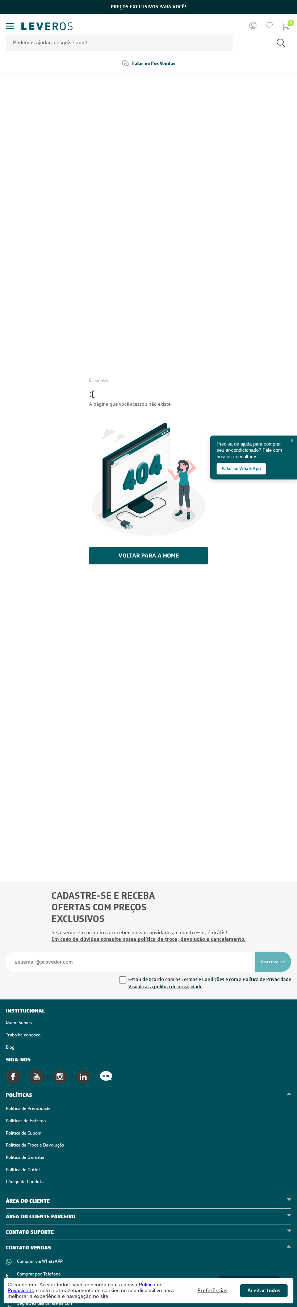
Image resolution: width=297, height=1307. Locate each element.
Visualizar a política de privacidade (165, 987)
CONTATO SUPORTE (30, 1232)
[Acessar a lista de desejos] (269, 26)
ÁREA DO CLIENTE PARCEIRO (40, 1216)
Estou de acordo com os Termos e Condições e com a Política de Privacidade (209, 979)
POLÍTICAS (19, 1095)
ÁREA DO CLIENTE (28, 1200)
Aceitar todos (263, 1290)
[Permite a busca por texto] (281, 42)
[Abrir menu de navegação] (10, 26)
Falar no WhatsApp (241, 468)
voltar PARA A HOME (148, 555)
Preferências (212, 1290)
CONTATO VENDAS (28, 1247)
